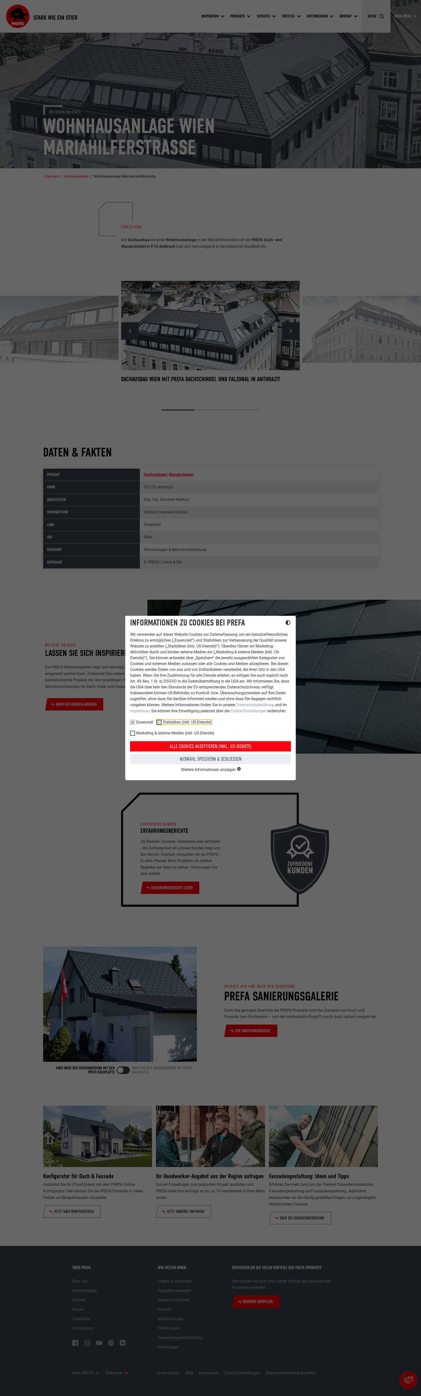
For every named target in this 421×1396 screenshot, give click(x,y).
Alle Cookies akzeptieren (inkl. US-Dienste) (210, 746)
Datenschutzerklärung (255, 705)
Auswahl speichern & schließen (210, 759)
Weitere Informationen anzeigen (209, 769)
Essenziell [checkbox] (144, 722)
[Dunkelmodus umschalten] (288, 623)
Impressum (139, 711)
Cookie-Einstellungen (248, 711)
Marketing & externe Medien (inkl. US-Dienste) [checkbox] (175, 733)
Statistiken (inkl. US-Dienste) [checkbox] (187, 722)
